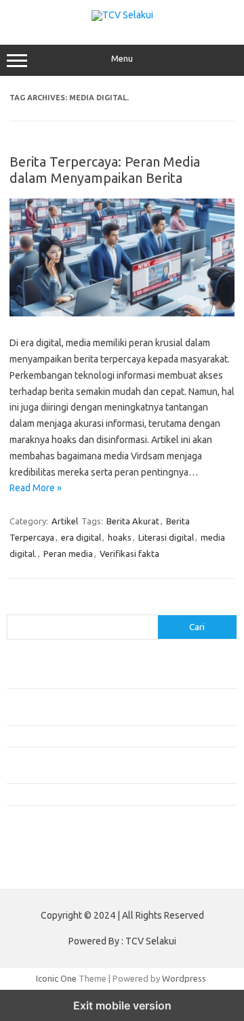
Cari (14, 606)
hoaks (119, 537)
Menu (122, 59)
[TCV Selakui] (122, 14)
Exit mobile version (122, 1005)
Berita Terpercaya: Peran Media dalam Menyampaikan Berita (104, 170)
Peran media (68, 553)
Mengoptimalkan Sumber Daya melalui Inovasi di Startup (117, 736)
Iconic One (56, 978)
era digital (81, 537)
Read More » (35, 487)
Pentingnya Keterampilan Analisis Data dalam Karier (108, 677)
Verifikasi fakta (129, 553)
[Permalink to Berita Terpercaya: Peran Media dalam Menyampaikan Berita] (122, 313)
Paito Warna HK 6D (45, 868)
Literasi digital (166, 537)
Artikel (65, 521)
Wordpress (184, 978)
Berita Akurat (132, 521)
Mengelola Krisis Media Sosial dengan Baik (89, 794)
